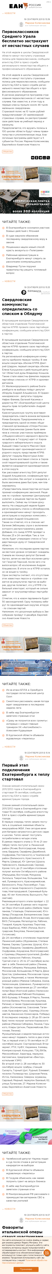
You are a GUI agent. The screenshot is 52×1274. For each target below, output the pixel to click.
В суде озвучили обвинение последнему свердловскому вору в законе (26, 239)
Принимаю (26, 1269)
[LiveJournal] (48, 157)
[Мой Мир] (44, 157)
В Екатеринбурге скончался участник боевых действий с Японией (28, 229)
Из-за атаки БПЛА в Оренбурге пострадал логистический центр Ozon (25, 693)
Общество (7, 151)
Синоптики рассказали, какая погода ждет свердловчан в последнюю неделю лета (27, 704)
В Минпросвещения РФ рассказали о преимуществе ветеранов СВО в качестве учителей (27, 1197)
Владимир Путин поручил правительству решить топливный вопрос (26, 270)
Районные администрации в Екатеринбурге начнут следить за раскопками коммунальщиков (25, 258)
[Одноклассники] (36, 157)
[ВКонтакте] (32, 157)
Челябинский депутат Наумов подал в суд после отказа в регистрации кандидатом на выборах (27, 1162)
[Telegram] (40, 157)
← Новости (8, 13)
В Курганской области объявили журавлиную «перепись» (25, 737)
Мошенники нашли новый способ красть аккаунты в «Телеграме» (25, 249)
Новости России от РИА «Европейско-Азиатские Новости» (18, 6)
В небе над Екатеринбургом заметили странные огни (22, 714)
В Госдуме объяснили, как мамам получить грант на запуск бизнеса (25, 1180)
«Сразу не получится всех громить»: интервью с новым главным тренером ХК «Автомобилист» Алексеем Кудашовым (27, 726)
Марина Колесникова (37, 23)
